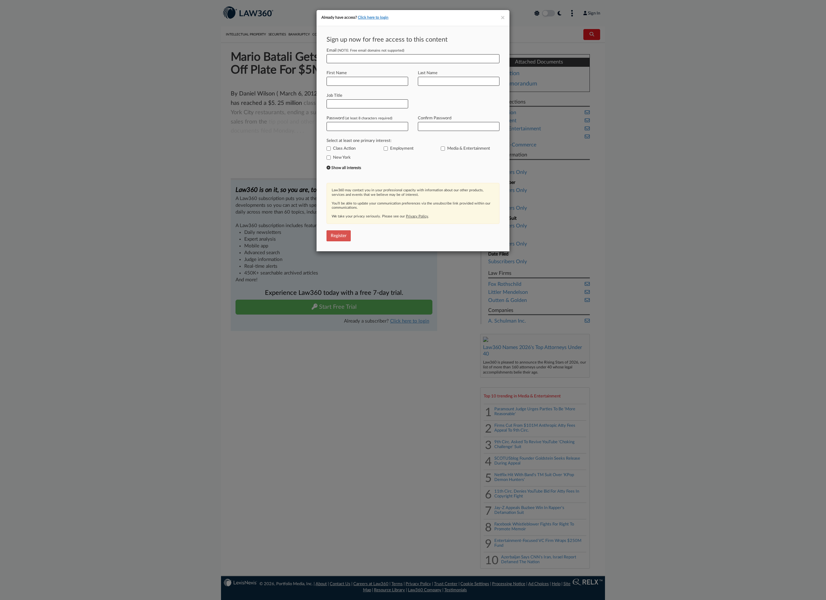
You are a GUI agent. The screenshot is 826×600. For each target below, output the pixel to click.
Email (365, 50)
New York (342, 157)
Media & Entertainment (468, 148)
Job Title (334, 96)
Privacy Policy (417, 216)
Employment (402, 148)
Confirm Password (434, 118)
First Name (337, 73)
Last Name (428, 73)
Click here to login (373, 17)
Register (339, 236)
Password (359, 118)
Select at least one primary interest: (359, 141)
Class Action (344, 148)
